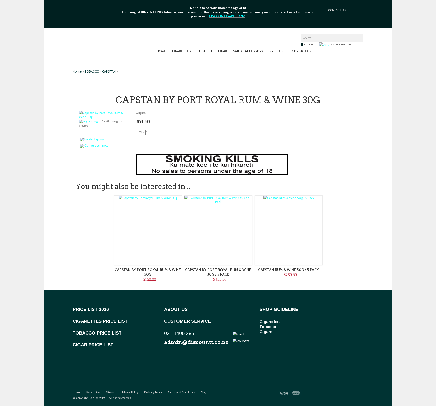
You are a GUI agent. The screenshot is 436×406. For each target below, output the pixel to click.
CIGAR (222, 51)
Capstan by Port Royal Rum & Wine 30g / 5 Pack (218, 272)
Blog (203, 392)
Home (161, 51)
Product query (94, 139)
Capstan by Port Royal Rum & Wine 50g (148, 272)
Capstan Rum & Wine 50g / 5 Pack (288, 270)
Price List (277, 51)
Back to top (93, 392)
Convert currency (96, 145)
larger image (91, 121)
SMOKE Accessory (248, 51)
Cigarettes (181, 51)
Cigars (266, 332)
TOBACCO (204, 51)
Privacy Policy (130, 392)
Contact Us (301, 51)
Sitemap (111, 392)
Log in (308, 44)
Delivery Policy (153, 392)
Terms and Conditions (181, 392)
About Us (176, 309)
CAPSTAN (109, 71)
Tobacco (268, 327)
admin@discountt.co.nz (196, 342)
